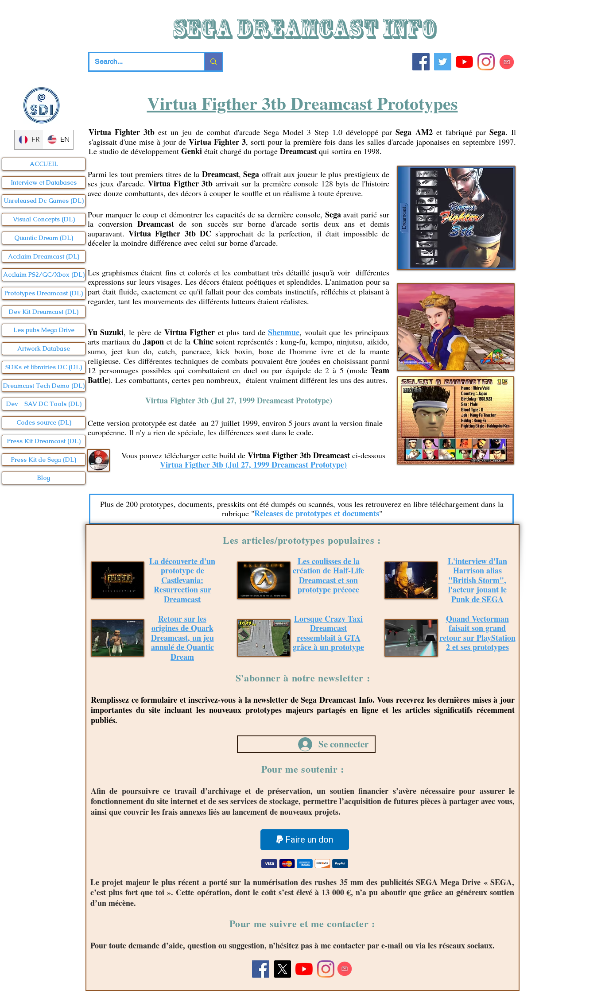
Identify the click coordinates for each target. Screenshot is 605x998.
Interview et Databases (44, 182)
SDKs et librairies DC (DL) (43, 367)
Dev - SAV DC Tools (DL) (43, 404)
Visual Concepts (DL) (44, 219)
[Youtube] (464, 61)
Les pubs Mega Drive (43, 330)
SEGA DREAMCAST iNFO (306, 29)
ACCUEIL (44, 164)
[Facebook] (421, 61)
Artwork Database (43, 348)
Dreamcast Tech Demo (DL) (44, 386)
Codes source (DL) (43, 422)
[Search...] (213, 61)
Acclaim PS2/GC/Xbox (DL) (44, 275)
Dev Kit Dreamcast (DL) (43, 312)
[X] (282, 969)
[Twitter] (442, 61)
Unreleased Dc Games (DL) (44, 201)
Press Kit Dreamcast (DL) (44, 441)
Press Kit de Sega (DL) (43, 460)
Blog (43, 478)
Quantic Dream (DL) (43, 238)
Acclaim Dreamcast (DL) (43, 256)
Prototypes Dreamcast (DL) (43, 293)
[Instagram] (486, 61)
